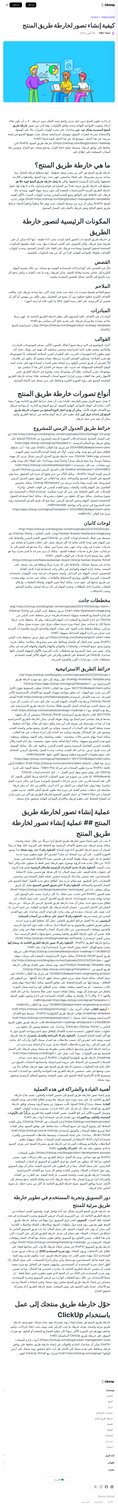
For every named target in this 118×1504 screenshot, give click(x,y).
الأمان (110, 1501)
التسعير (109, 1395)
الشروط (85, 1501)
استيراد (109, 1446)
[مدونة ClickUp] (108, 5)
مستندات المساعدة (104, 1412)
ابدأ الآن (31, 5)
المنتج (110, 1401)
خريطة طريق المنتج (104, 1418)
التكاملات (109, 1435)
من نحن (109, 1441)
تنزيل (110, 1407)
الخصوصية (98, 1501)
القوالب (109, 1429)
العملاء (110, 1424)
